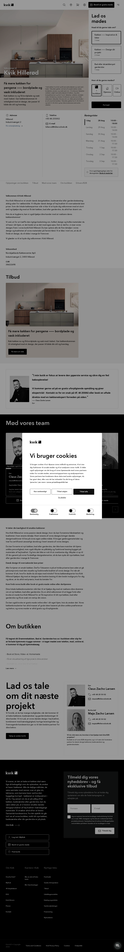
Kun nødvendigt (40, 491)
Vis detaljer (62, 497)
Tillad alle (84, 492)
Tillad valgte (62, 491)
